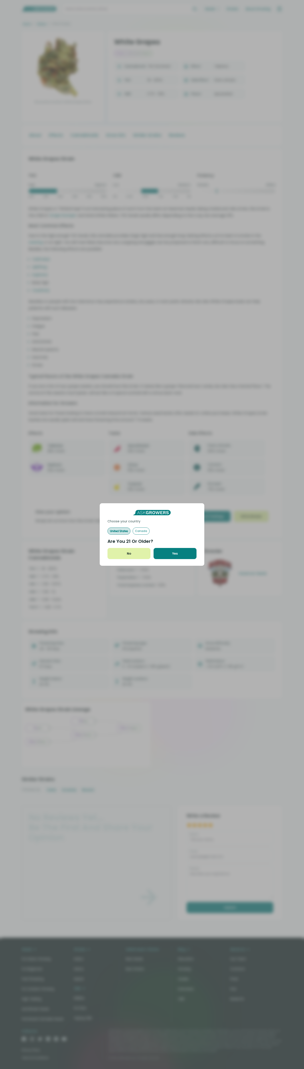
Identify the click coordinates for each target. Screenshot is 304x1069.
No (129, 553)
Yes (175, 553)
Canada (141, 531)
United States (119, 531)
